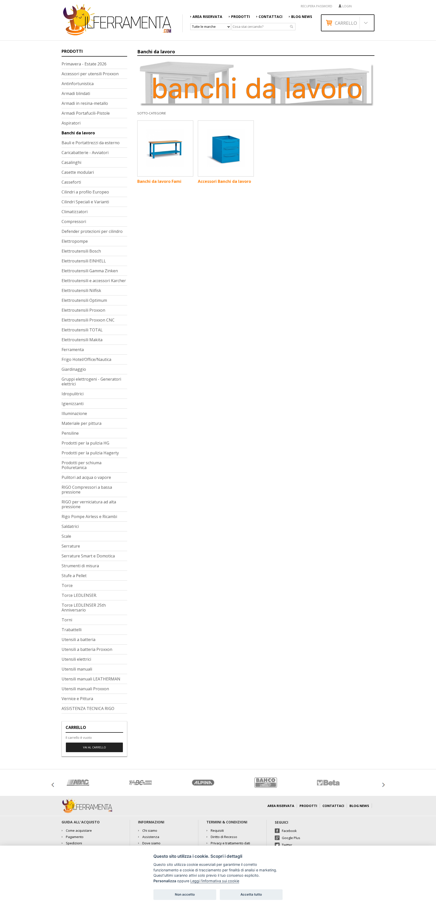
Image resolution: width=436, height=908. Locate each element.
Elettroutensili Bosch (81, 251)
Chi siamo (149, 830)
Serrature (71, 546)
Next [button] (383, 785)
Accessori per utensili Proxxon (90, 74)
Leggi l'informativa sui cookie (214, 881)
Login (347, 6)
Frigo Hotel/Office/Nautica (86, 359)
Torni (67, 620)
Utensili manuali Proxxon (85, 689)
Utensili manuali (77, 669)
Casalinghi (71, 162)
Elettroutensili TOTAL (82, 330)
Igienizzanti (73, 403)
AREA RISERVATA (207, 16)
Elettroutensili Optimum (84, 300)
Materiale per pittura (81, 423)
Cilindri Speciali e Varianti (85, 202)
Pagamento (75, 837)
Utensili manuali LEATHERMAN (91, 679)
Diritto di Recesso (224, 837)
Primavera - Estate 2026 (84, 64)
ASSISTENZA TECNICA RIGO (88, 708)
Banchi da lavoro (78, 133)
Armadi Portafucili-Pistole (86, 113)
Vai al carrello (94, 747)
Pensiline (70, 433)
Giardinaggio (74, 369)
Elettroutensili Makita (82, 339)
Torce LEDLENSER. (79, 595)
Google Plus (291, 838)
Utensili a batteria (78, 639)
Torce (67, 585)
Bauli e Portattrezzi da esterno (91, 142)
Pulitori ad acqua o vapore (86, 477)
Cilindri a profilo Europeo (85, 192)
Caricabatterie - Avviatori (85, 152)
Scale (66, 536)
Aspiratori (71, 123)
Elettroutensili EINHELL (84, 261)
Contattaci (270, 16)
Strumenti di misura (80, 566)
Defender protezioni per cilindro (92, 231)
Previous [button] (53, 785)
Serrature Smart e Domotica (88, 556)
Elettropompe (75, 241)
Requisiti (217, 830)
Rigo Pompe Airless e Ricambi (89, 516)
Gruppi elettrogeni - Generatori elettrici (91, 381)
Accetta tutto (251, 894)
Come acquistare (79, 830)
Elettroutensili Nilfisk (81, 290)
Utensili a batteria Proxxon (87, 649)
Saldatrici (70, 526)
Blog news (301, 16)
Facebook (289, 830)
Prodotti (240, 16)
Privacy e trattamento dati (230, 843)
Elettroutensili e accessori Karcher (94, 280)
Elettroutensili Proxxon (83, 310)
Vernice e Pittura (77, 698)
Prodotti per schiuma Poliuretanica (81, 465)
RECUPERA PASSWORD (316, 6)
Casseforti (71, 182)
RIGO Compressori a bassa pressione (87, 489)
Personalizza (164, 881)
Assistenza (150, 837)
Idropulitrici (73, 394)
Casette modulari (78, 172)
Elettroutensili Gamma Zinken (90, 271)
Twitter (287, 845)
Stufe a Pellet (74, 575)
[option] (93, 782)
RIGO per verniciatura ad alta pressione (89, 504)
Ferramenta (73, 349)
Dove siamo (151, 843)
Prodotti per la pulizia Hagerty (90, 453)
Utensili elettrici (76, 659)
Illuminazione (74, 413)
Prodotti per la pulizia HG (85, 443)
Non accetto (185, 894)
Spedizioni (74, 843)
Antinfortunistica (78, 83)
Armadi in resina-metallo (85, 103)
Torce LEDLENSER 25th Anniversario (84, 607)
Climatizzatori (75, 211)
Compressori (74, 221)
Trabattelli (71, 629)
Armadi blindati (76, 93)
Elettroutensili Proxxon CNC (88, 320)
